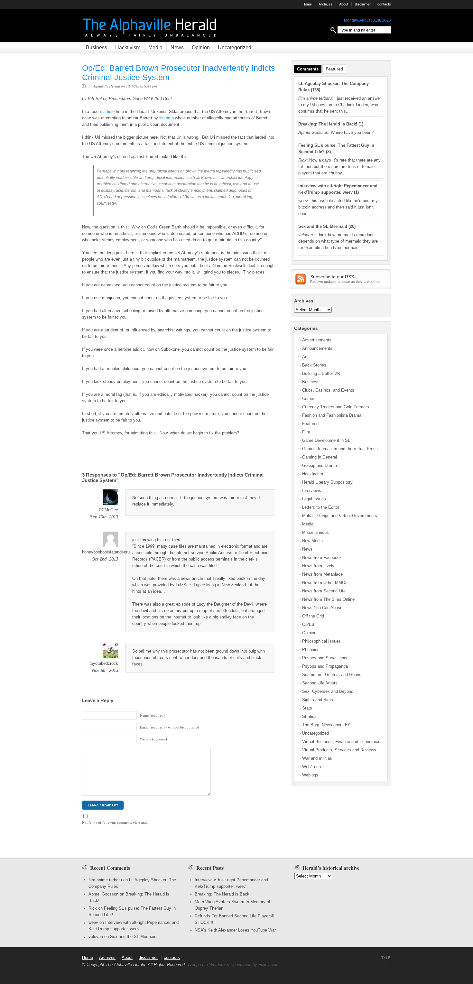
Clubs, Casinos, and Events (328, 390)
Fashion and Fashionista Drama (331, 415)
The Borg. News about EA (326, 724)
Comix (308, 398)
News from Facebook (322, 557)
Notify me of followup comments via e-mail (115, 822)
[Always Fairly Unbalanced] (150, 38)
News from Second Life (324, 591)
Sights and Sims (317, 699)
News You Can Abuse (322, 607)
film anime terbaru (105, 879)
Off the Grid (313, 616)
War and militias (317, 758)
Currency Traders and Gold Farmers (335, 406)
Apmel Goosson (103, 894)
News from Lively (318, 565)
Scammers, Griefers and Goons (331, 674)
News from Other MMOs (325, 582)
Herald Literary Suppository (327, 482)
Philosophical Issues (321, 641)
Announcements (317, 348)
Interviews (311, 490)
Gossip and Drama (319, 465)
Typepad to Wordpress (208, 964)
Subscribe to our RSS (332, 276)
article (109, 111)
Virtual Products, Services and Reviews (339, 749)
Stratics (309, 716)
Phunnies (311, 649)
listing (164, 118)
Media (155, 47)
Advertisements (316, 340)
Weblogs (310, 775)
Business (96, 47)
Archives (325, 4)
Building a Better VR (321, 373)
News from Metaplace (322, 574)
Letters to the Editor (320, 507)
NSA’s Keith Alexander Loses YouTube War (235, 930)
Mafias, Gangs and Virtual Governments (339, 515)
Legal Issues (314, 499)
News (177, 47)
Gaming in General (319, 457)
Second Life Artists (320, 683)
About (343, 4)
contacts (384, 4)
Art (305, 356)
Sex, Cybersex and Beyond (327, 691)
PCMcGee (108, 509)
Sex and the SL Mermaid (322, 226)
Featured (334, 69)
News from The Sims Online (328, 599)
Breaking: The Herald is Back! (327, 124)
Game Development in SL (326, 440)
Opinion (201, 47)
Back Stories (314, 365)
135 (315, 90)
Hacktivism (127, 47)
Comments (308, 69)
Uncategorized (234, 47)
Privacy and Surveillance (325, 657)
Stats (307, 708)
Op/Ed (308, 624)
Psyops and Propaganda (325, 666)
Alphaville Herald (106, 85)
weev (93, 922)
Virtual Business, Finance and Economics (341, 741)
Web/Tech (311, 766)
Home (307, 4)
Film (306, 432)
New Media (312, 540)
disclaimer (363, 4)
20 (352, 226)
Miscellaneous (315, 532)
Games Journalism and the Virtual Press (340, 448)
